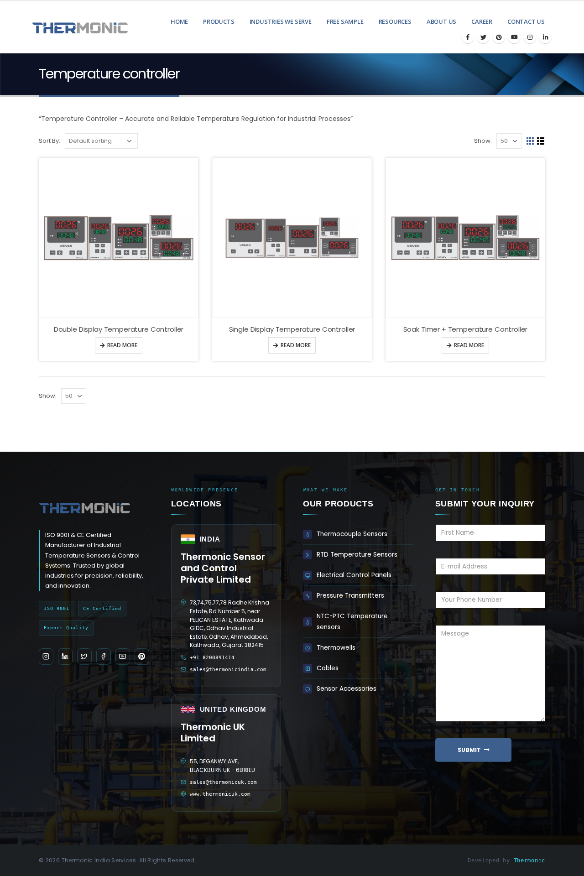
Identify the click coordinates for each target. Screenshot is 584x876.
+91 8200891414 (212, 658)
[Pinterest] (498, 37)
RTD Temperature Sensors (357, 554)
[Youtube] (514, 37)
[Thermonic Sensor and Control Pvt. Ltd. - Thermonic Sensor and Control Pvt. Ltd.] (66, 27)
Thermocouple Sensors (352, 534)
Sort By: (49, 140)
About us (441, 21)
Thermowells (336, 647)
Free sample (345, 21)
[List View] (541, 141)
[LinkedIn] (545, 37)
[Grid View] (530, 141)
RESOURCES (395, 21)
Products (218, 21)
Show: (483, 140)
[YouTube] (122, 656)
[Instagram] (529, 37)
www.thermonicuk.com (220, 794)
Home (179, 21)
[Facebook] (467, 37)
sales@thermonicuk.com (223, 782)
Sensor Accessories (346, 688)
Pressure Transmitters (350, 595)
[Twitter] (483, 37)
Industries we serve (281, 21)
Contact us (526, 21)
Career (481, 21)
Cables (328, 668)
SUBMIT (469, 750)
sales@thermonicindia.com (228, 670)
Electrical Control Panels (354, 575)
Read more (122, 345)
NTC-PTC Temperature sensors (352, 621)
